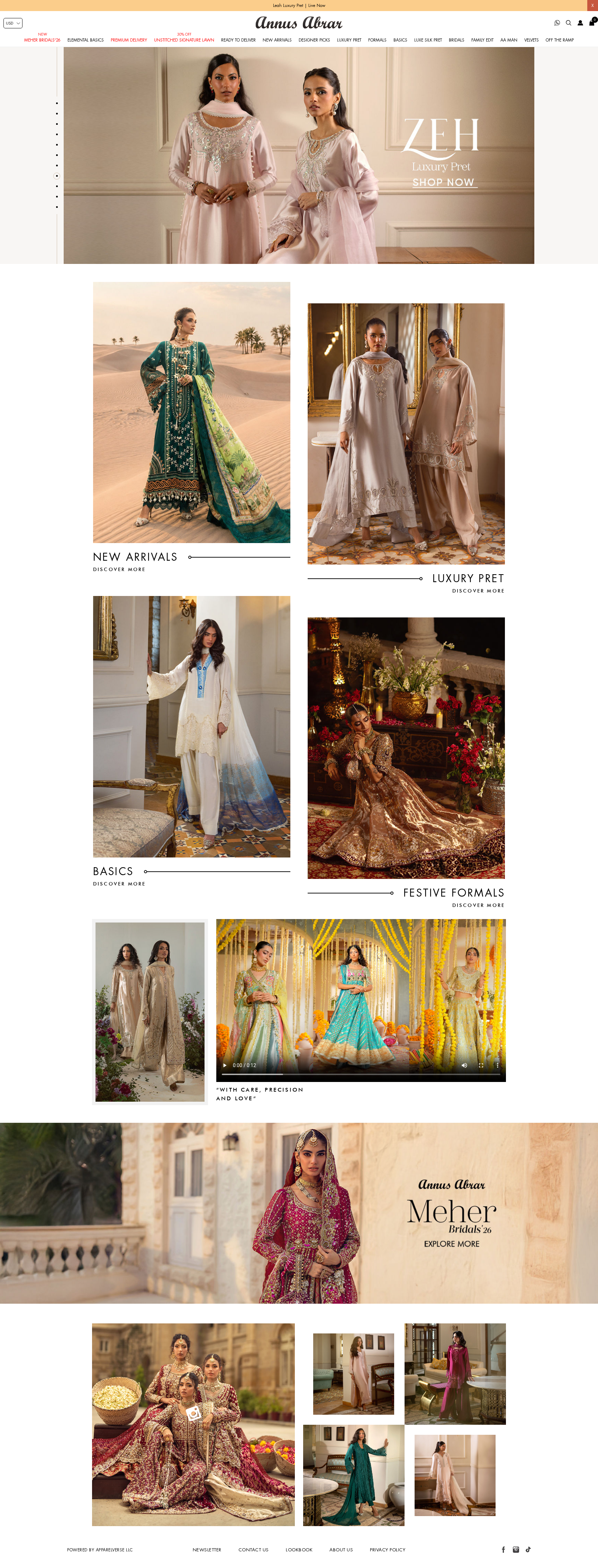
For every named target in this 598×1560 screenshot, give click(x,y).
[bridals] (299, 1302)
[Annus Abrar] (299, 22)
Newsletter (207, 1550)
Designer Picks (314, 40)
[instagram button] (516, 1550)
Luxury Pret (349, 40)
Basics (400, 40)
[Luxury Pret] (406, 434)
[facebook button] (503, 1550)
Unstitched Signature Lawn (184, 40)
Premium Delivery (129, 40)
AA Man (508, 40)
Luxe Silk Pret (428, 40)
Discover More (119, 569)
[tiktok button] (528, 1550)
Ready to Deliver (238, 40)
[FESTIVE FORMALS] (406, 748)
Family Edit (482, 40)
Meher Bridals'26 (42, 40)
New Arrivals (277, 40)
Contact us (253, 1550)
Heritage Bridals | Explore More (299, 5)
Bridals (456, 40)
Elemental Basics (85, 40)
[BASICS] (191, 726)
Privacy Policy (387, 1550)
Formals (377, 40)
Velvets (531, 40)
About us (341, 1550)
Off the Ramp (560, 40)
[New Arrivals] (191, 412)
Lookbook (299, 1550)
